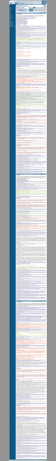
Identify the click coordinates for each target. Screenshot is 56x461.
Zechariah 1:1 (24, 20)
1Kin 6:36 (44, 92)
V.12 (16, 228)
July (10, 13)
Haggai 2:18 (36, 33)
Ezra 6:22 (17, 102)
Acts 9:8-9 (21, 392)
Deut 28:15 (28, 263)
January (11, 7)
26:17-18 (17, 330)
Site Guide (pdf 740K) (12, 26)
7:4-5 (16, 232)
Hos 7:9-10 (17, 191)
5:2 (16, 33)
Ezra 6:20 (17, 99)
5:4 (16, 59)
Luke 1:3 (39, 394)
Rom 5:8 (30, 275)
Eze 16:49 (19, 277)
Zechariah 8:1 (24, 23)
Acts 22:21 (26, 335)
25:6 (16, 420)
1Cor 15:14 (41, 374)
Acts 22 (39, 382)
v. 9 (21, 430)
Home (10, 20)
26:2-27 (17, 455)
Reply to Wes (30, 261)
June (10, 12)
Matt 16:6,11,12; (36, 102)
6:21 (16, 34)
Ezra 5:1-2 (25, 117)
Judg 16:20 (36, 219)
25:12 (16, 403)
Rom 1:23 (41, 196)
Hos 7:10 (33, 240)
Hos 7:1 (17, 190)
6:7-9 (16, 30)
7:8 (16, 211)
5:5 (16, 42)
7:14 (16, 187)
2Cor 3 (22, 385)
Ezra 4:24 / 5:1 (18, 18)
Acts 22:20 (30, 362)
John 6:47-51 (39, 102)
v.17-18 (19, 375)
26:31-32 (17, 312)
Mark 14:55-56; (26, 97)
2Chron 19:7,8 (20, 427)
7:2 (16, 285)
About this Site (11, 25)
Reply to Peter (24, 17)
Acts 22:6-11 (25, 382)
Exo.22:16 (38, 176)
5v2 (28, 104)
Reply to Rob (29, 269)
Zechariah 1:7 (26, 22)
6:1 (16, 43)
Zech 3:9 (27, 160)
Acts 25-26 (45, 6)
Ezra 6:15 (26, 25)
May (10, 11)
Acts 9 (28, 382)
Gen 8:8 (20, 239)
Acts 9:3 (20, 397)
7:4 (16, 294)
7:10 (16, 276)
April (10, 10)
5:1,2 (16, 87)
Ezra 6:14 (17, 98)
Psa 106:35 (36, 211)
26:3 (16, 356)
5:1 (16, 109)
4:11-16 (32, 167)
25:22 (16, 345)
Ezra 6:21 (17, 101)
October (11, 16)
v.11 (16, 176)
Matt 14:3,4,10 (32, 342)
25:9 (16, 319)
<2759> (39, 386)
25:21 (16, 349)
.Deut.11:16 (44, 176)
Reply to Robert (30, 145)
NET (23, 9)
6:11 (16, 32)
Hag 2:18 (36, 76)
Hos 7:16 (17, 193)
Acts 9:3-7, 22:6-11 (26, 417)
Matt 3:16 (17, 255)
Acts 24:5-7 (25, 428)
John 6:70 (31, 97)
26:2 (16, 354)
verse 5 (41, 383)
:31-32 (22, 457)
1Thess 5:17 (22, 94)
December (11, 18)
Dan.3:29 (34, 32)
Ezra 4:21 (31, 39)
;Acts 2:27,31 (42, 102)
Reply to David (28, 48)
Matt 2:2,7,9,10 (23, 96)
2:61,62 (32, 80)
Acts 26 (42, 382)
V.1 (16, 225)
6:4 (16, 92)
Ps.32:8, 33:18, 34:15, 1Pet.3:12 (32, 16)
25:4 (16, 323)
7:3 (16, 196)
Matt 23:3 (28, 65)
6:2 (16, 130)
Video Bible (11, 21)
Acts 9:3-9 (23, 382)
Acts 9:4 (38, 383)
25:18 (16, 445)
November (11, 17)
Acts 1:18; (29, 97)
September (11, 15)
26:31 (16, 398)
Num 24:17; (20, 96)
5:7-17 (17, 167)
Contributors (11, 24)
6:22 (16, 128)
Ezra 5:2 (19, 47)
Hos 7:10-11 (17, 237)
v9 (16, 219)
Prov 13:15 (39, 389)
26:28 (16, 327)
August (10, 14)
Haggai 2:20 (17, 21)
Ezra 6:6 (17, 95)
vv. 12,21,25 (43, 432)
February (11, 8)
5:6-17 (17, 125)
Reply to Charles (30, 103)
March (10, 9)
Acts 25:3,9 (21, 428)
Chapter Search (11, 22)
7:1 (16, 230)
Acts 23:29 (24, 346)
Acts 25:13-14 (18, 307)
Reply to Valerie (29, 435)
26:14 (16, 417)
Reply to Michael (28, 83)
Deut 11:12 (34, 42)
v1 (27, 105)
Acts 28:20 (31, 420)
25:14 (17, 311)
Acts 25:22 (27, 307)
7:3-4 (16, 287)
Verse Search (11, 23)
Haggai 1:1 (17, 19)
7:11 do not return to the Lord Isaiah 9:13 (21, 179)
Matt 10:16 (44, 254)
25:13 (16, 324)
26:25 (16, 394)
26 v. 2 (17, 303)
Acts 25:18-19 (30, 371)
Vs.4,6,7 (17, 226)
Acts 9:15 (35, 434)
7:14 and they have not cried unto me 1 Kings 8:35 (22, 180)
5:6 (16, 89)
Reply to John (29, 41)
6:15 (28, 128)
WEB (25, 9)
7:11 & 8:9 (17, 181)
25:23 (16, 440)
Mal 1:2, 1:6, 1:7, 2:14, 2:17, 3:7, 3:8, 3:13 (23, 194)
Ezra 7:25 (34, 427)
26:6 (16, 360)
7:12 (16, 213)
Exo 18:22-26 (20, 426)
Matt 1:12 (29, 94)
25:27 (16, 331)
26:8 (16, 317)
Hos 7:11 (41, 240)
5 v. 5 (17, 15)
